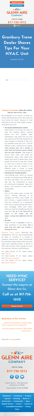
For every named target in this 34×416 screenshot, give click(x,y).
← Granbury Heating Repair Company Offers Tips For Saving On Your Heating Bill (17, 324)
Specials (7, 398)
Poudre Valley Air (10, 263)
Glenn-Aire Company (12, 258)
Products (28, 396)
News (28, 401)
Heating (12, 339)
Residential (7, 396)
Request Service (7, 404)
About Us (26, 398)
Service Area (6, 401)
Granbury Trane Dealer (10, 110)
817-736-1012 (17, 371)
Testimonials (18, 401)
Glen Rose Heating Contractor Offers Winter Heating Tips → (17, 330)
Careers (18, 404)
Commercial (18, 396)
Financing (16, 398)
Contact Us (28, 404)
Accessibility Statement (14, 406)
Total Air (8, 254)
